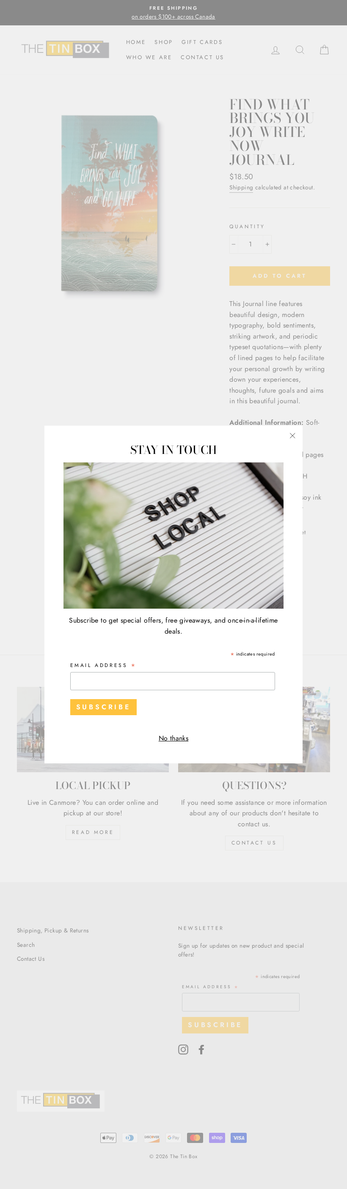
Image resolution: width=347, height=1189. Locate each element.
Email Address (103, 666)
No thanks (174, 738)
